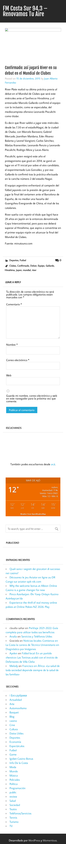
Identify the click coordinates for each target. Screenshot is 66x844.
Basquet (14, 712)
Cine (12, 725)
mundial (27, 270)
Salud (13, 800)
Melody (14, 666)
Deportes (13, 260)
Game (13, 754)
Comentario (14, 304)
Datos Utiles (16, 733)
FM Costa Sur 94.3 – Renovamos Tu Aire (25, 11)
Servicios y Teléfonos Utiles (36, 636)
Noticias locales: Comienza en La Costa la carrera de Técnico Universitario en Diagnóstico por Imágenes (32, 645)
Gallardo (50, 265)
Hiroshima (10, 270)
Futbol (23, 260)
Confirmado (23, 265)
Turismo (14, 821)
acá (53, 464)
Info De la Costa (19, 763)
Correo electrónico (17, 360)
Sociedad (15, 805)
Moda (13, 767)
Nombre (12, 344)
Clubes (12, 265)
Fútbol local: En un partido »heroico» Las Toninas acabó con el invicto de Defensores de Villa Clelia (32, 657)
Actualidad (16, 699)
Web (8, 375)
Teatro (13, 809)
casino (13, 720)
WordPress (34, 840)
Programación (18, 788)
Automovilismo (18, 708)
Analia (13, 636)
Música (14, 775)
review (13, 796)
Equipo (41, 265)
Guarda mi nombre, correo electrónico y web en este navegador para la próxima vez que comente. (31, 398)
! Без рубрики (18, 695)
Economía (15, 742)
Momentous (50, 840)
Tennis (13, 817)
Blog (12, 716)
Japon (19, 270)
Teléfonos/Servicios (20, 813)
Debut (33, 265)
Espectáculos (17, 746)
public (13, 792)
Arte (12, 704)
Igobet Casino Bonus (21, 758)
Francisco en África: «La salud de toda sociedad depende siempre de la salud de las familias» (33, 670)
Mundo (14, 771)
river (34, 270)
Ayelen (13, 653)
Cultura (14, 729)
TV (11, 826)
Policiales (15, 779)
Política (14, 784)
